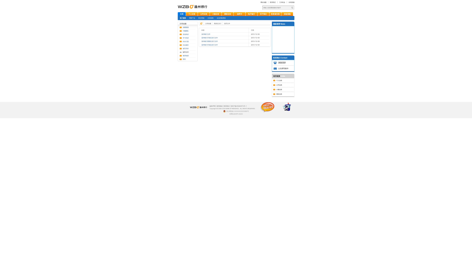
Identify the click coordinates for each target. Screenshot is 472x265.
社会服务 (186, 45)
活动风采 (186, 34)
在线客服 (292, 2)
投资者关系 (275, 14)
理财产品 (192, 18)
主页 (182, 14)
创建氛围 (186, 27)
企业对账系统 (221, 18)
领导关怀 (186, 48)
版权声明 (212, 106)
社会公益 (186, 41)
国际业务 (227, 14)
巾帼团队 (186, 31)
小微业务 (215, 14)
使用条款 (220, 106)
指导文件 (186, 52)
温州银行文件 (205, 34)
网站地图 (263, 2)
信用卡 (239, 14)
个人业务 (191, 14)
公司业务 (203, 14)
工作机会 (282, 2)
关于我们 (263, 14)
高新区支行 (217, 23)
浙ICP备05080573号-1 (239, 106)
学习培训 (186, 38)
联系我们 (273, 2)
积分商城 (201, 18)
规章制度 (186, 56)
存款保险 (287, 14)
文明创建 (208, 23)
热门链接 (183, 18)
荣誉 (184, 59)
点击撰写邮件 (283, 68)
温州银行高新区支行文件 (209, 41)
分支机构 (211, 18)
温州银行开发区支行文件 (209, 38)
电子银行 (251, 14)
